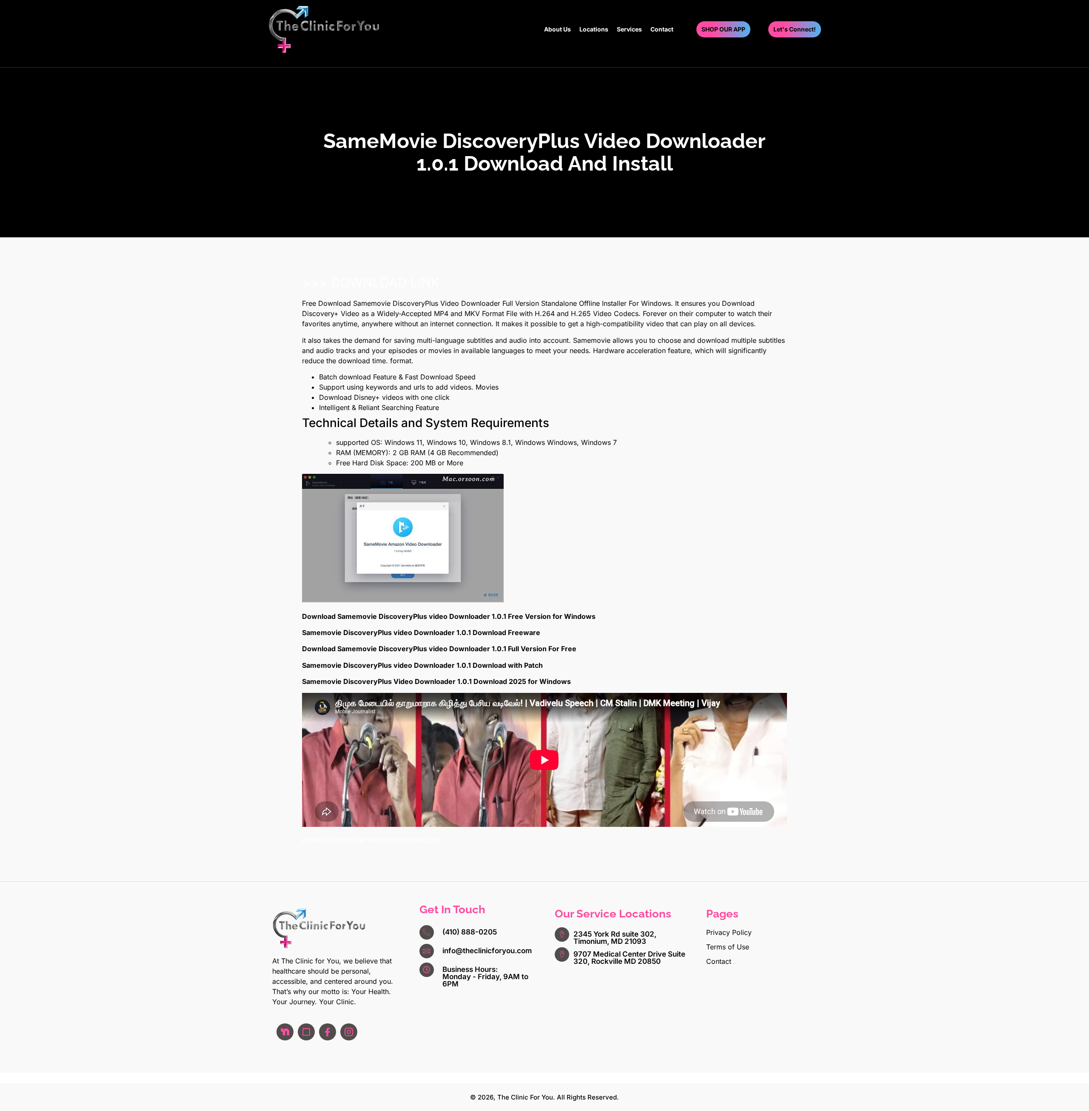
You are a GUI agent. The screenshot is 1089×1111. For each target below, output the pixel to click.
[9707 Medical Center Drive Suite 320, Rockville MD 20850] (562, 954)
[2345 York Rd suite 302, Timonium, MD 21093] (562, 934)
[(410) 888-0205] (426, 932)
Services (629, 29)
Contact (661, 29)
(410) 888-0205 (469, 932)
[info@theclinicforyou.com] (426, 951)
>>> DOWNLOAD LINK (370, 282)
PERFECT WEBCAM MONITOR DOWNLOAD (372, 840)
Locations (593, 29)
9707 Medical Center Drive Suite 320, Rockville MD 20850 (629, 958)
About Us (557, 29)
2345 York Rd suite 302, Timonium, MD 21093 (614, 938)
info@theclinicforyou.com (487, 950)
